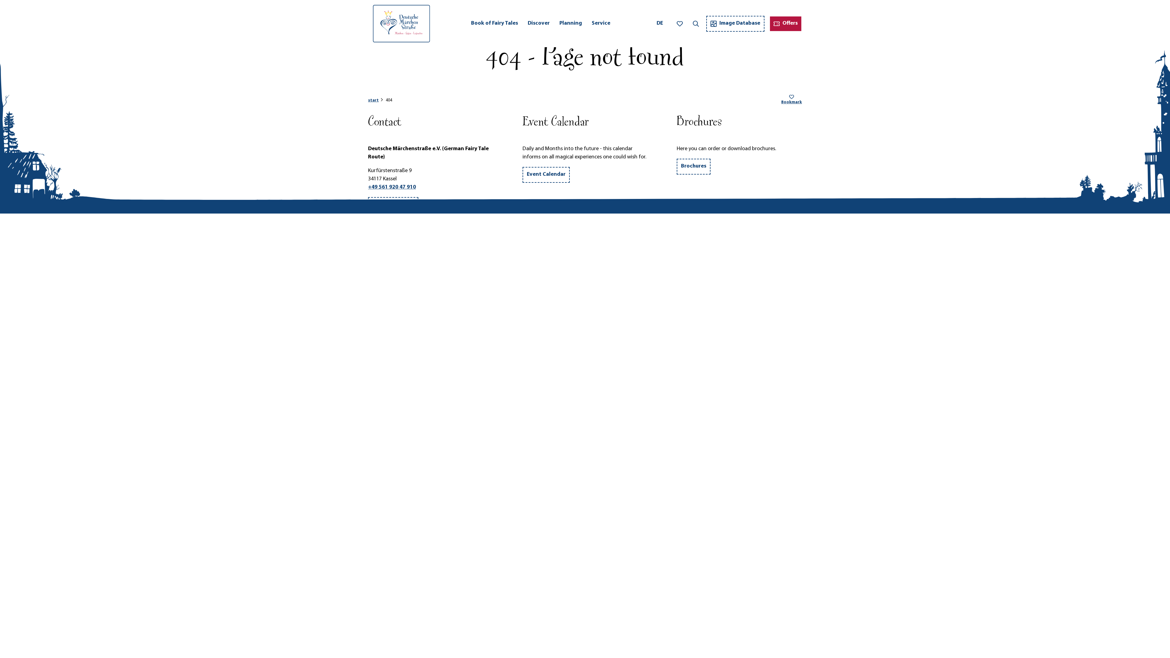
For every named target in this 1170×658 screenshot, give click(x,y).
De (660, 23)
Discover (539, 23)
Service (601, 23)
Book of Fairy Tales (494, 23)
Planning (570, 23)
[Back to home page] (401, 23)
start (373, 100)
